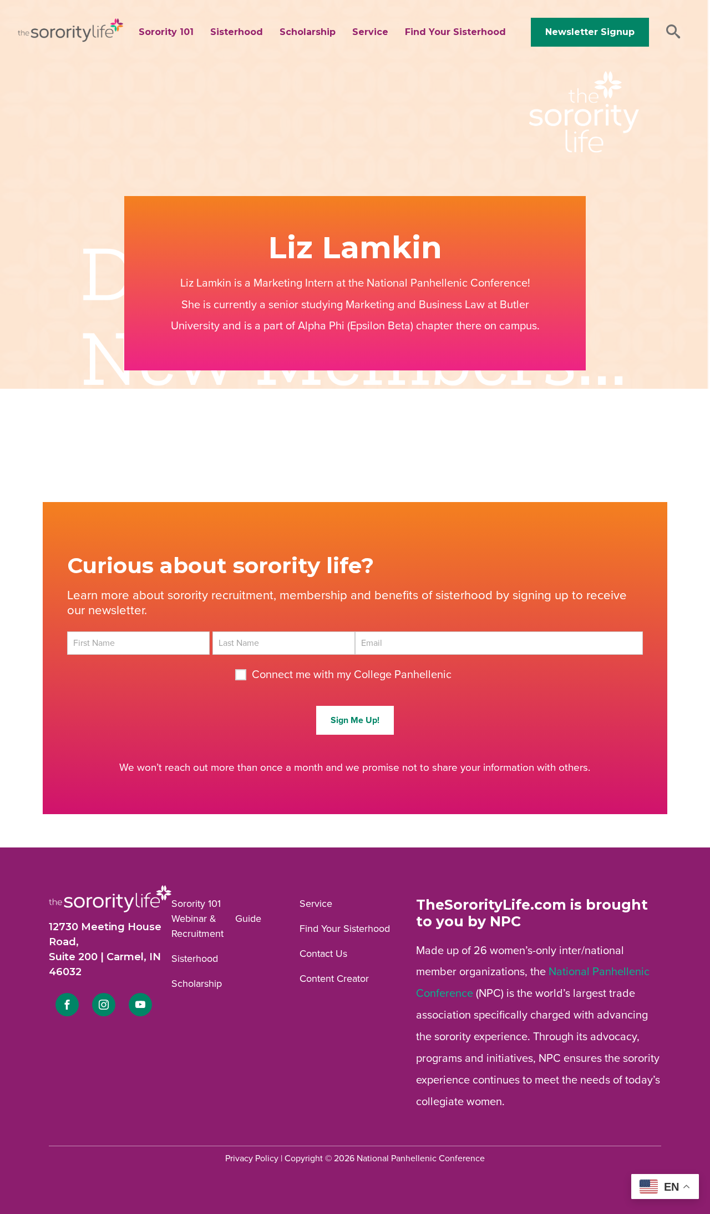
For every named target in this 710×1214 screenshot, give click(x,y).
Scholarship (308, 32)
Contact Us (323, 953)
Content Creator (334, 978)
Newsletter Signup (590, 32)
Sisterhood (236, 32)
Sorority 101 (166, 32)
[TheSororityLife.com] (70, 39)
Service (370, 32)
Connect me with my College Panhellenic (352, 674)
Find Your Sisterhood (455, 32)
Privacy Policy (251, 1158)
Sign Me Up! (355, 720)
